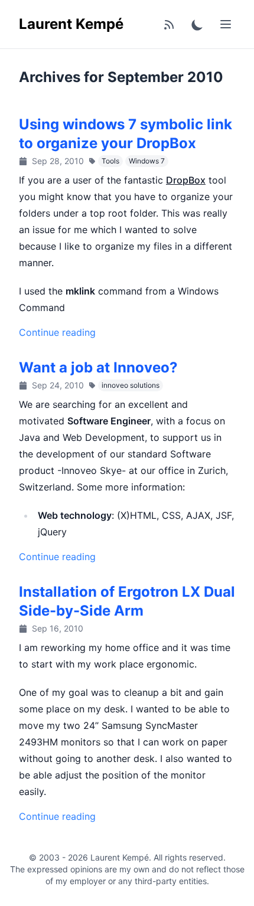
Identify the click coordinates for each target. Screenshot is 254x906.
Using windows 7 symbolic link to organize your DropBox (125, 134)
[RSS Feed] (168, 24)
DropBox (186, 180)
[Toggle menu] (225, 24)
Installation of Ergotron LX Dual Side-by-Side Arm (127, 601)
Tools (110, 160)
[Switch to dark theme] (197, 24)
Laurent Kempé (71, 23)
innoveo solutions (130, 385)
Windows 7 (147, 160)
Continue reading (57, 332)
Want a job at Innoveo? (98, 367)
